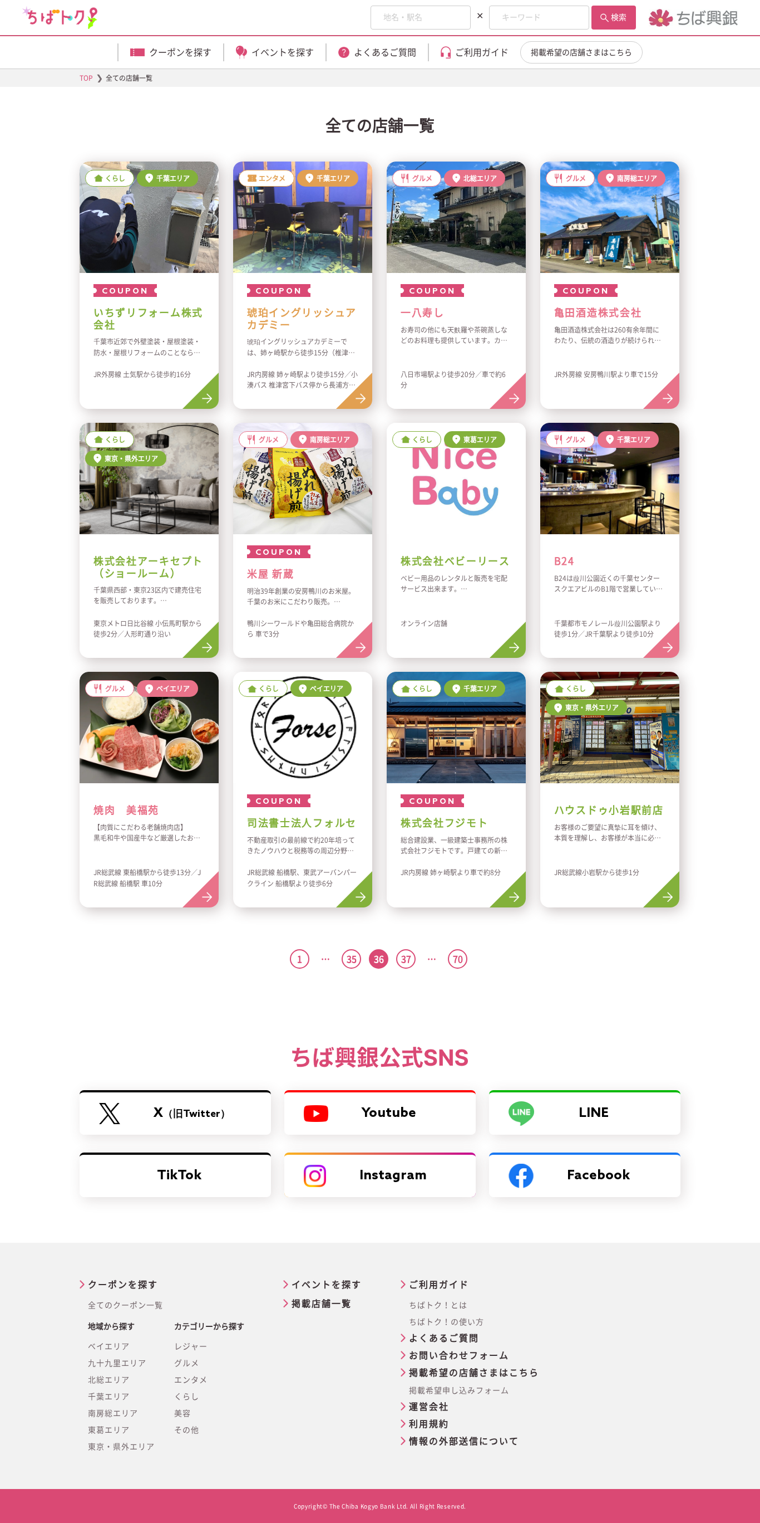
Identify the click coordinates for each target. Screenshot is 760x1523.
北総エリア (109, 1380)
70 (458, 959)
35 (352, 959)
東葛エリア (109, 1430)
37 (406, 959)
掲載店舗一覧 (322, 1303)
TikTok (179, 1176)
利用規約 (429, 1423)
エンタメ (191, 1380)
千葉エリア (109, 1396)
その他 (186, 1430)
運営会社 (429, 1406)
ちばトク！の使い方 (446, 1322)
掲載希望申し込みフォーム (459, 1390)
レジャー (191, 1346)
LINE (594, 1113)
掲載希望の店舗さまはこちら (581, 52)
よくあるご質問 (444, 1338)
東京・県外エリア (121, 1447)
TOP (86, 78)
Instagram (393, 1176)
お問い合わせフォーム (459, 1355)
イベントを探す (327, 1284)
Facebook (598, 1176)
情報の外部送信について (464, 1441)
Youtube (389, 1113)
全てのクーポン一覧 (125, 1305)
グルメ (186, 1363)
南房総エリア (113, 1413)
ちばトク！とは (438, 1305)
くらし (186, 1396)
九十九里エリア (117, 1363)
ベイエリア (109, 1346)
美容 (182, 1413)
